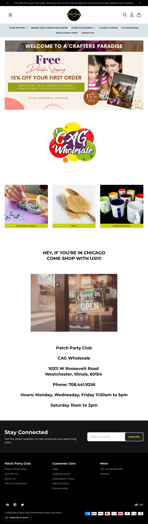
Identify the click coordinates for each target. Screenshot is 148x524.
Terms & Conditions (16, 483)
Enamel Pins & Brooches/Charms (49, 28)
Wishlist (104, 473)
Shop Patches (17, 28)
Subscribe (134, 436)
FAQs (55, 469)
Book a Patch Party (67, 33)
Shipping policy (61, 473)
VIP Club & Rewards (111, 469)
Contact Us (88, 33)
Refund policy (60, 483)
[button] (6, 517)
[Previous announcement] (8, 3)
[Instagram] (15, 505)
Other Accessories (81, 28)
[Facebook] (7, 505)
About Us (10, 478)
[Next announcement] (140, 3)
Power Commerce (52, 512)
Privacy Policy (60, 488)
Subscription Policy (63, 478)
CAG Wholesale (130, 28)
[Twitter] (22, 505)
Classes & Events (108, 28)
